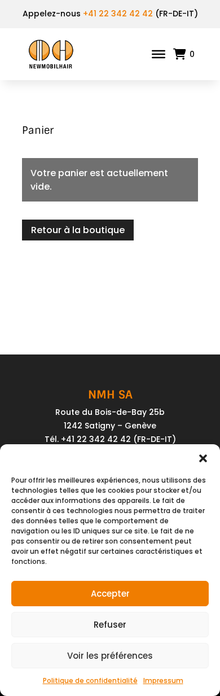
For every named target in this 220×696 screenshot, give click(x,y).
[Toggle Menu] (158, 54)
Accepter (110, 593)
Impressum (163, 680)
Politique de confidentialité (90, 680)
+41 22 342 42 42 (118, 13)
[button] (203, 458)
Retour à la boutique (78, 230)
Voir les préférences (110, 656)
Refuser (110, 625)
